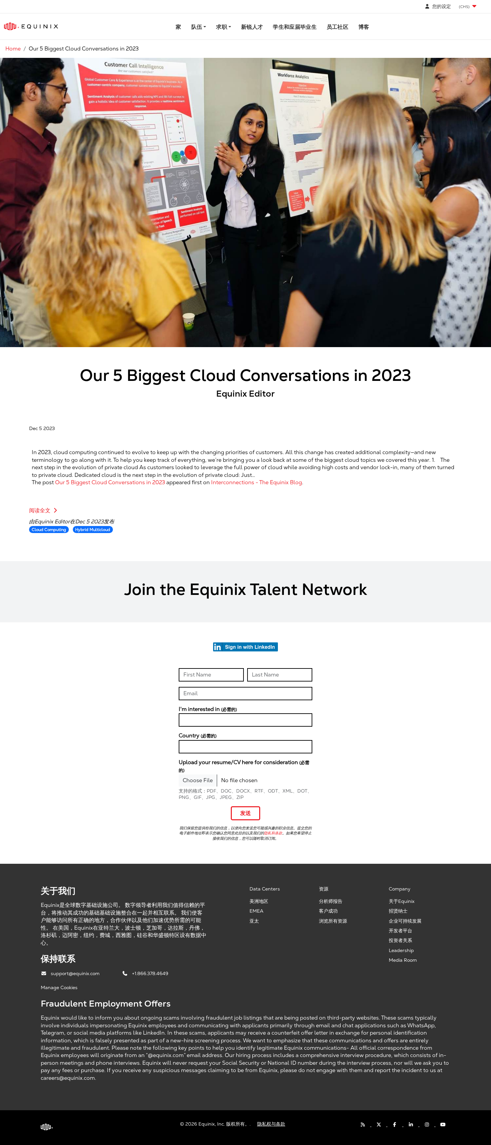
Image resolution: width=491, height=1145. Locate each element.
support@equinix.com (76, 973)
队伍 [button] (196, 26)
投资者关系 (400, 940)
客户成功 (328, 911)
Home (13, 48)
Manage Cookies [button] (59, 987)
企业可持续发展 (405, 921)
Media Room (403, 960)
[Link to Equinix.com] (31, 26)
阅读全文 (40, 510)
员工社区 (337, 26)
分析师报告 (330, 901)
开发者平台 (400, 931)
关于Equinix (402, 901)
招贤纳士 (398, 911)
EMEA (257, 911)
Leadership (401, 950)
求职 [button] (221, 26)
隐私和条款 (273, 833)
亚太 (254, 921)
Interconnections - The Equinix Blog (256, 482)
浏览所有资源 (333, 921)
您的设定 (441, 6)
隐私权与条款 (271, 1124)
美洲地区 (259, 901)
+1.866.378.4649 (150, 973)
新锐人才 (252, 26)
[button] (468, 6)
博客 (363, 26)
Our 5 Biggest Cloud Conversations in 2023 (110, 482)
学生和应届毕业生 (295, 26)
